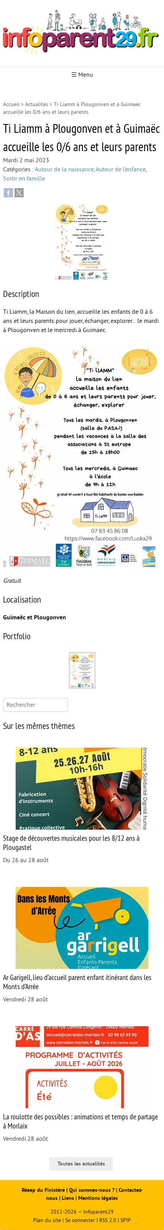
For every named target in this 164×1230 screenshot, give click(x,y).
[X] (19, 192)
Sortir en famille (24, 178)
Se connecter (80, 1220)
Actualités (36, 104)
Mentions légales (98, 1198)
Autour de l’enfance (121, 169)
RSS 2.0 (107, 1220)
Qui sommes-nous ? (92, 1190)
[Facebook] (8, 192)
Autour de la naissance (64, 169)
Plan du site (47, 1220)
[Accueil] (82, 33)
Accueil (11, 104)
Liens (68, 1198)
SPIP (126, 1220)
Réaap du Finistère (43, 1190)
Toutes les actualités (81, 1164)
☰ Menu (82, 74)
